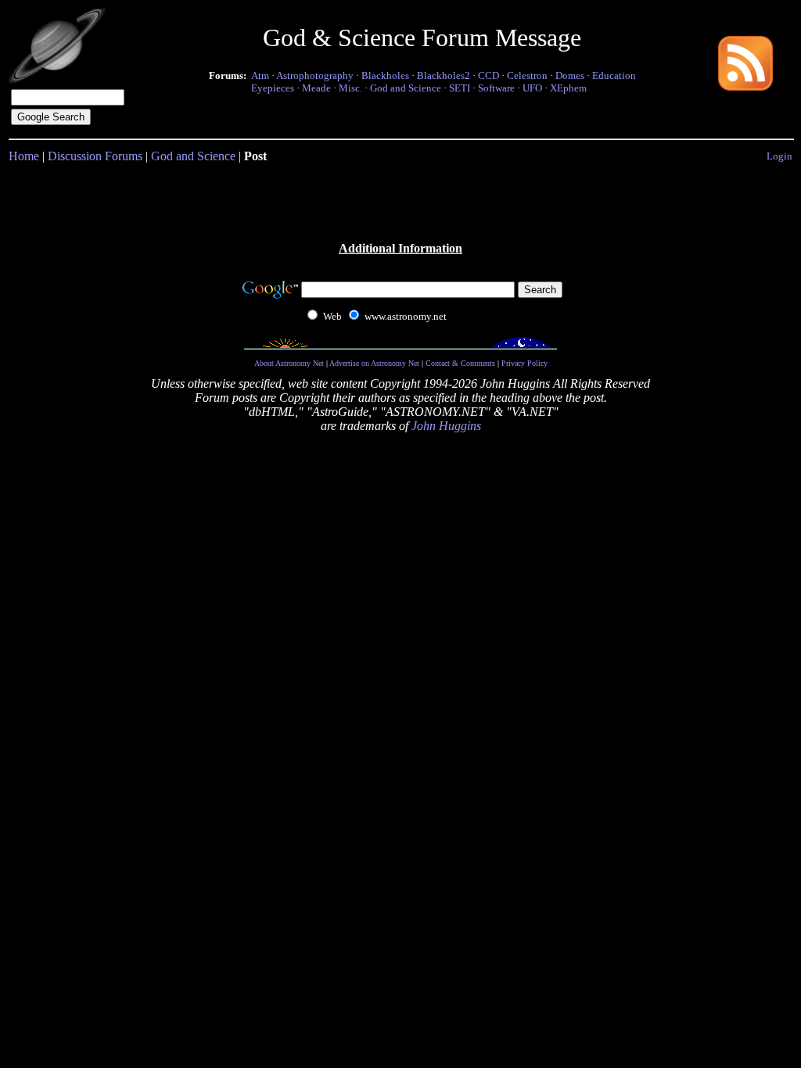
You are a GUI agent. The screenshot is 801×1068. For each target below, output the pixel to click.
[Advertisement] (400, 201)
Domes (569, 75)
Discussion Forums (95, 156)
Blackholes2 (443, 75)
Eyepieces (272, 88)
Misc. (350, 88)
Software (496, 88)
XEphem (568, 88)
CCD (488, 75)
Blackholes (385, 75)
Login (779, 156)
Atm (260, 75)
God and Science (405, 88)
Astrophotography (315, 75)
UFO (532, 88)
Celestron (527, 75)
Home (24, 156)
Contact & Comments (460, 363)
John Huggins (446, 425)
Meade (316, 88)
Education (614, 75)
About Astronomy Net (289, 363)
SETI (459, 88)
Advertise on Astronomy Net (374, 363)
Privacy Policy (524, 363)
